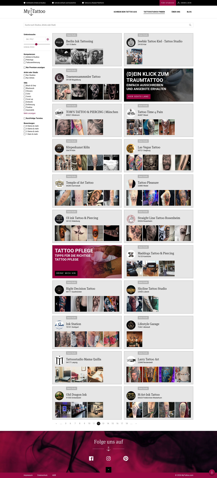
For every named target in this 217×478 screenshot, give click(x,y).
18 (127, 423)
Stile (25, 83)
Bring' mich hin (66, 273)
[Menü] (212, 472)
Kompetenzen (29, 54)
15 (113, 423)
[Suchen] (190, 25)
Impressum (28, 475)
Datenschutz (42, 475)
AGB (54, 475)
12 (99, 423)
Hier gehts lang (138, 96)
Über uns (176, 12)
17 (122, 423)
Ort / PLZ (28, 39)
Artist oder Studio (31, 72)
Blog (189, 12)
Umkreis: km (29, 47)
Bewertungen (29, 123)
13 (103, 423)
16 (117, 423)
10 (89, 423)
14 (108, 423)
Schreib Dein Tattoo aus (125, 12)
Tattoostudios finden (154, 12)
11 (94, 423)
